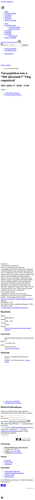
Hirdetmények (13, 36)
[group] (17, 424)
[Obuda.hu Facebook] (2, 486)
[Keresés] (19, 41)
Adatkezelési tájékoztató (12, 471)
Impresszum (8, 464)
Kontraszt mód (25, 440)
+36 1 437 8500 (15, 451)
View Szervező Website (12, 348)
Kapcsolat (8, 460)
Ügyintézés (8, 15)
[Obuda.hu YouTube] (5, 486)
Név (2, 416)
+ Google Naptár (6, 307)
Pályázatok (8, 18)
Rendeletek (8, 17)
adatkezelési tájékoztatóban (9, 431)
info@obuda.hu (17, 453)
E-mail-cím (4, 418)
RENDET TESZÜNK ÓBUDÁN (9, 42)
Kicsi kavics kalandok (12, 93)
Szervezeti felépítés (14, 27)
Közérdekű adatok (10, 13)
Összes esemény (6, 65)
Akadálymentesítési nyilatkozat (14, 473)
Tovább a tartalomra (7, 1)
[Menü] (3, 7)
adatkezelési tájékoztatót (18, 427)
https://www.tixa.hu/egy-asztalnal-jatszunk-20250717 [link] (17, 299)
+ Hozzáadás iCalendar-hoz (19, 307)
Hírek (6, 11)
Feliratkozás (5, 435)
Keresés (25, 45)
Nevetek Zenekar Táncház (13, 95)
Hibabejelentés (9, 476)
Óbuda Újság (9, 462)
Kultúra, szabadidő (10, 20)
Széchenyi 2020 (9, 475)
